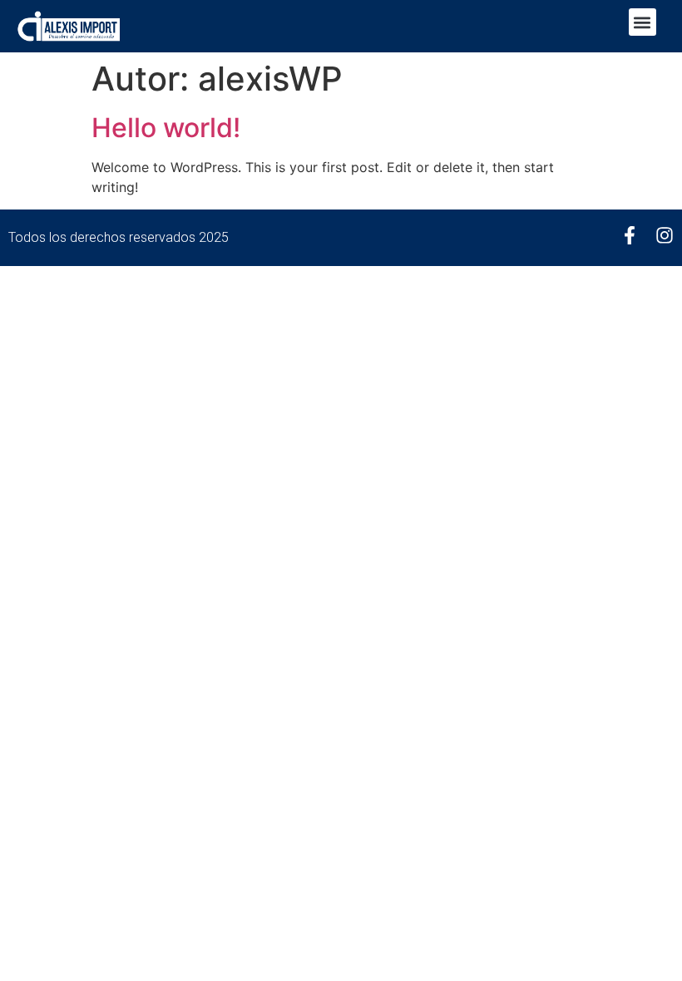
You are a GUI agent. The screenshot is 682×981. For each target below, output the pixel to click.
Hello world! (165, 127)
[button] (642, 22)
